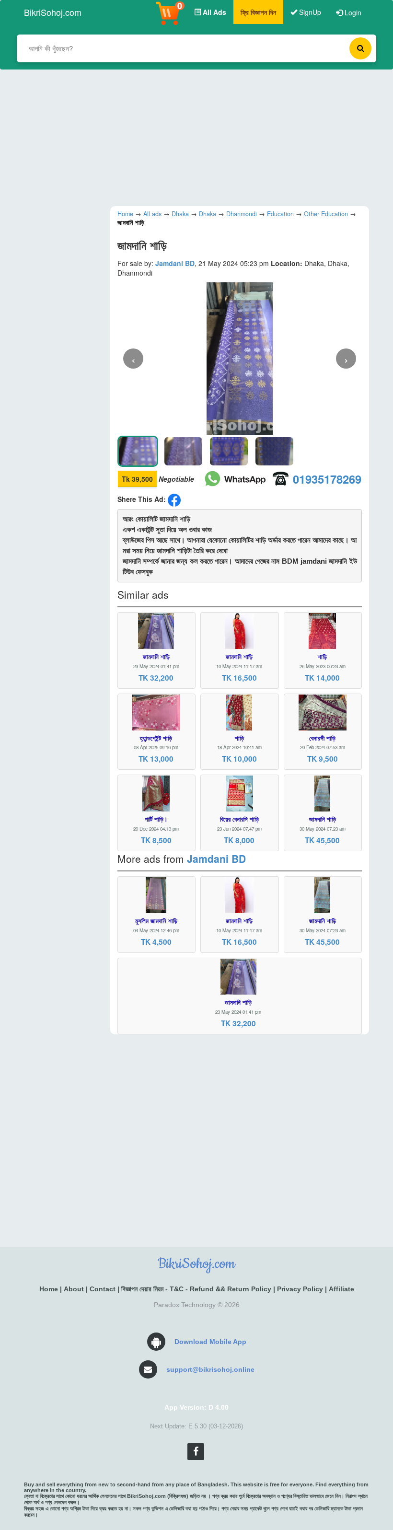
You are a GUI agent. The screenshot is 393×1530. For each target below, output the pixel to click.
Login (352, 12)
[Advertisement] (189, 137)
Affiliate (341, 1289)
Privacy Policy (300, 1289)
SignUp (309, 12)
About (74, 1289)
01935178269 (327, 479)
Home (48, 1289)
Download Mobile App (210, 1341)
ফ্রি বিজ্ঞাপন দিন (258, 12)
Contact (103, 1289)
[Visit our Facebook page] (195, 1451)
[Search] (360, 48)
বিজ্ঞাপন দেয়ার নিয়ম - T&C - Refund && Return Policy (196, 1289)
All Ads (213, 12)
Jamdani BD (175, 263)
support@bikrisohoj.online (210, 1369)
